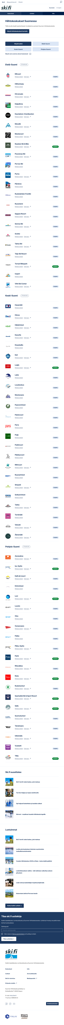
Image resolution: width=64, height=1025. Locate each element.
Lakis (17, 375)
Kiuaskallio (19, 345)
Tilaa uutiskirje (8, 939)
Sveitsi (17, 234)
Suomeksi (51, 8)
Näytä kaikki (18, 44)
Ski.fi (3, 2)
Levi (16, 596)
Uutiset (32, 13)
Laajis (17, 365)
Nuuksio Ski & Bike (22, 144)
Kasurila (18, 335)
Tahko (17, 505)
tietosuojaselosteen (18, 934)
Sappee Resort (20, 214)
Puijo (17, 435)
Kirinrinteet (19, 586)
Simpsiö (18, 485)
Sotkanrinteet (20, 495)
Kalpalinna (19, 104)
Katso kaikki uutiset (13, 906)
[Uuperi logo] (8, 275)
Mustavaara (19, 395)
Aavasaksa (19, 556)
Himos (17, 315)
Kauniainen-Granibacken (24, 114)
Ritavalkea (19, 666)
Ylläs (17, 756)
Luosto (17, 606)
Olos (16, 616)
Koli (16, 355)
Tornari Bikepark (21, 264)
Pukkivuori (19, 445)
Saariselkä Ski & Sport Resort (26, 696)
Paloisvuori (19, 415)
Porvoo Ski (19, 164)
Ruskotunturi (20, 686)
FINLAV (20, 2)
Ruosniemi (19, 204)
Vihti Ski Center (21, 284)
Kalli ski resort (20, 576)
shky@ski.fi (13, 995)
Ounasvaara (19, 626)
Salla (16, 706)
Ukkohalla (18, 736)
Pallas (17, 636)
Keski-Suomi (18, 49)
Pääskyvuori (19, 455)
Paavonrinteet (20, 405)
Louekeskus (19, 385)
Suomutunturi (20, 716)
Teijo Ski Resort (21, 254)
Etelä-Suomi (46, 44)
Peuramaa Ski (20, 154)
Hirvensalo (19, 94)
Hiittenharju (19, 84)
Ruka (17, 676)
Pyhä (17, 656)
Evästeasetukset (52, 1003)
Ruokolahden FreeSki (23, 194)
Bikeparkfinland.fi (11, 2)
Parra (17, 425)
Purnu (17, 174)
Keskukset (11, 13)
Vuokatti (18, 746)
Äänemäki (19, 535)
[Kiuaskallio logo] (8, 346)
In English (58, 8)
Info (53, 13)
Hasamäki (18, 305)
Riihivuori (18, 465)
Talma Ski (18, 244)
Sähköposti (4, 927)
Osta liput (26, 77)
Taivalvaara (19, 726)
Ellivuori (18, 74)
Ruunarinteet (20, 475)
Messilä (18, 124)
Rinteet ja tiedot (19, 77)
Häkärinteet (19, 325)
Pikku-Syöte (19, 646)
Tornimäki (18, 515)
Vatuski (18, 525)
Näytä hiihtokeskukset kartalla (17, 31)
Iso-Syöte (18, 566)
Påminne (18, 184)
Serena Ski (19, 224)
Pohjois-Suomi (46, 49)
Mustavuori (19, 134)
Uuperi (17, 274)
